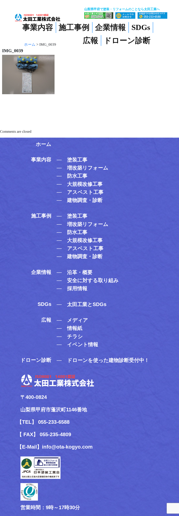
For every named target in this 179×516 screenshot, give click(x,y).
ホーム (43, 144)
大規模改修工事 (85, 184)
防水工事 (77, 176)
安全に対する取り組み (93, 280)
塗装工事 (77, 159)
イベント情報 (82, 344)
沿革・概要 (79, 272)
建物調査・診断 (85, 200)
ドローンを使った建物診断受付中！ (108, 360)
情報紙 (74, 328)
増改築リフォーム (87, 168)
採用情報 (77, 288)
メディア (77, 320)
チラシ (75, 336)
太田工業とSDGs (86, 304)
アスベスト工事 (85, 192)
